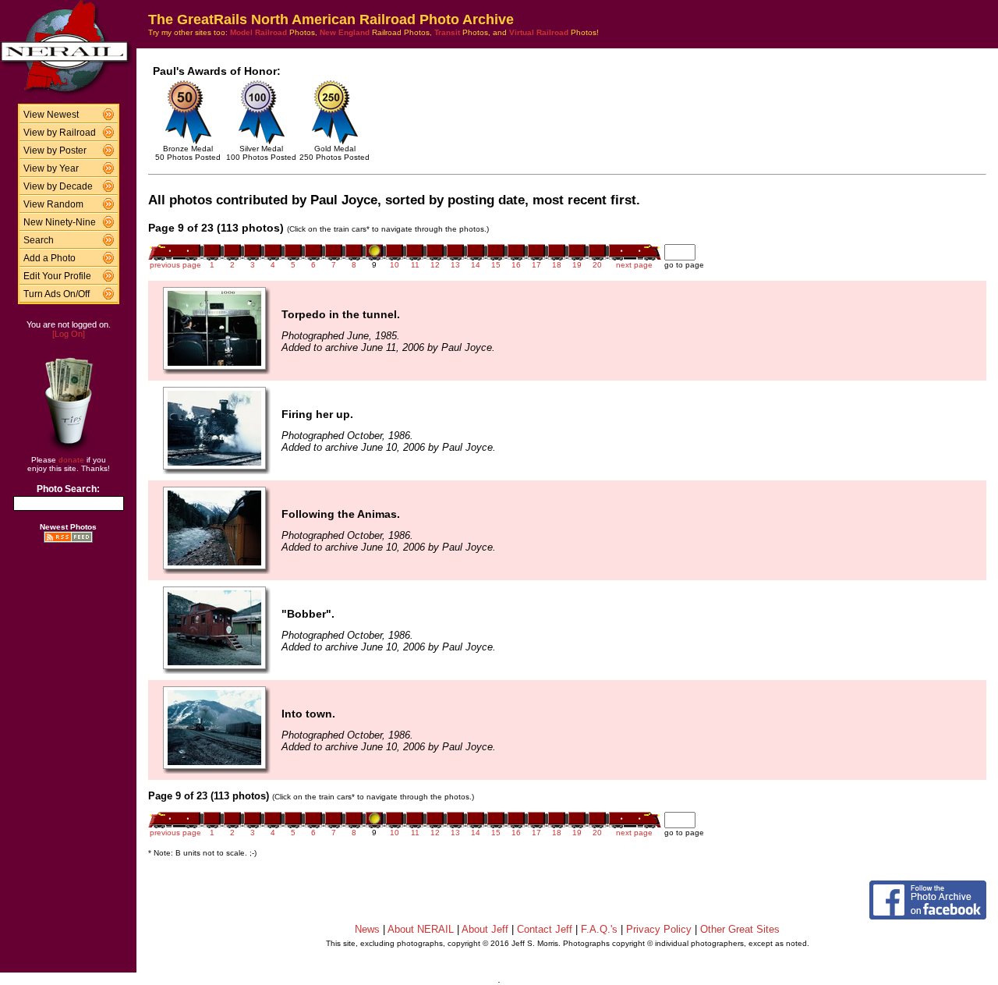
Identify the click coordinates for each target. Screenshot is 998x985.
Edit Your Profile (57, 276)
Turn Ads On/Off (56, 294)
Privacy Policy (659, 929)
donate (71, 459)
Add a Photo (49, 258)
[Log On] (68, 333)
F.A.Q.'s (599, 929)
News (367, 929)
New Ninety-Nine (59, 222)
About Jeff (485, 929)
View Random (53, 204)
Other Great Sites (740, 929)
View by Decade (58, 186)
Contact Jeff (544, 929)
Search (38, 240)
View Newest (51, 114)
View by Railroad (59, 132)
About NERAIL (421, 929)
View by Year (51, 168)
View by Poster (55, 150)
